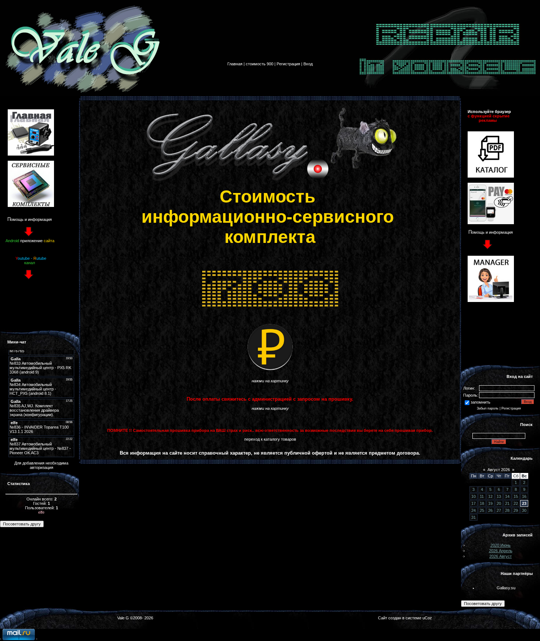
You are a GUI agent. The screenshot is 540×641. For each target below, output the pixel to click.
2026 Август (500, 556)
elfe (41, 512)
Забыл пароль (487, 408)
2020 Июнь (500, 545)
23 (524, 503)
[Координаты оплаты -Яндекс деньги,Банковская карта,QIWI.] (491, 223)
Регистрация (288, 64)
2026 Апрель (500, 551)
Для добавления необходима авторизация (41, 465)
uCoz (427, 618)
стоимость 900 (259, 64)
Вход (308, 64)
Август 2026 (498, 469)
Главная (234, 64)
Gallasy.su (506, 588)
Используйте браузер (489, 111)
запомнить (480, 402)
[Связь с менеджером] (491, 300)
